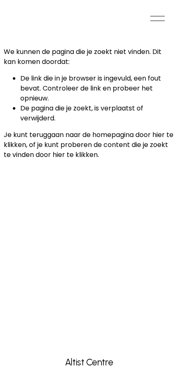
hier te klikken (75, 154)
